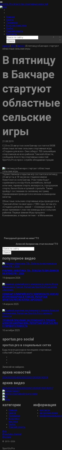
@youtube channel (11, 434)
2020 (35, 377)
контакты (45, 410)
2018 (45, 377)
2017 (50, 388)
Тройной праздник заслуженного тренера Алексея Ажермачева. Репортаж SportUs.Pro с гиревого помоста (30, 323)
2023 (20, 377)
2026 (4, 377)
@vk (4, 431)
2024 (15, 377)
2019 (40, 377)
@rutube (6, 437)
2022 (25, 377)
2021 (30, 377)
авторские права (49, 413)
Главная (10, 17)
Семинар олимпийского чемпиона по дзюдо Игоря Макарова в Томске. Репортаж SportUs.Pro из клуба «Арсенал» (30, 297)
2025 (10, 377)
